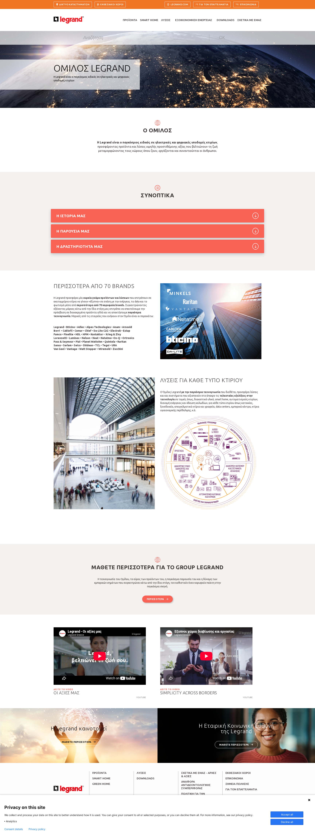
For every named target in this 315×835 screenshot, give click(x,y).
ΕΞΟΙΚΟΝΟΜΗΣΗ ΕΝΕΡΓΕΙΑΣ (193, 20)
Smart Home (101, 778)
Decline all (287, 822)
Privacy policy (37, 829)
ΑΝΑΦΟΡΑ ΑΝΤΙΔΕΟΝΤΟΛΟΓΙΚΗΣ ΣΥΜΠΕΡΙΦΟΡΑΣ (196, 785)
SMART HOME (149, 20)
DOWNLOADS (225, 20)
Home (57, 52)
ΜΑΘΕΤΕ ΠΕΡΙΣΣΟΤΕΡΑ (76, 741)
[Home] (69, 20)
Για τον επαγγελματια (213, 4)
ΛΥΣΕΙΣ (165, 20)
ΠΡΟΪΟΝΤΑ (130, 20)
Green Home (101, 783)
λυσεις (141, 772)
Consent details (13, 829)
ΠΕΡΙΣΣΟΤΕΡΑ (155, 599)
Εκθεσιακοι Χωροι (111, 4)
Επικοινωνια (248, 4)
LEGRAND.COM (179, 4)
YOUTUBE (141, 697)
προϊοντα (99, 772)
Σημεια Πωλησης (237, 783)
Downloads (145, 778)
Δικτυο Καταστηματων (74, 4)
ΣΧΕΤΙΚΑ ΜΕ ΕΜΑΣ (249, 20)
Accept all (287, 814)
